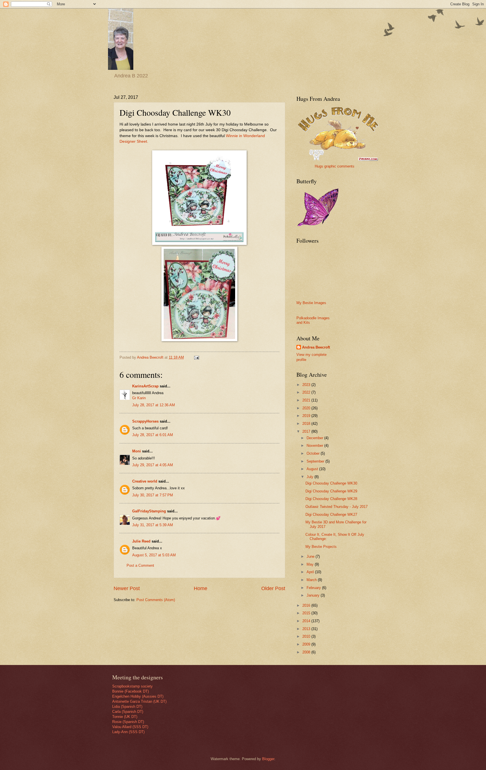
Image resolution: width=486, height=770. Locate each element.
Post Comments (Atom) (155, 600)
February (314, 588)
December (315, 438)
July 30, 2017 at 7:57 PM (152, 495)
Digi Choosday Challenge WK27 (331, 514)
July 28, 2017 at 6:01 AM (152, 435)
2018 (306, 423)
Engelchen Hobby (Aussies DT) (137, 696)
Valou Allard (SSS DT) (130, 727)
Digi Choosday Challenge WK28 (331, 499)
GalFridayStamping (149, 511)
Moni (136, 451)
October (314, 453)
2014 (306, 621)
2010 (306, 636)
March (312, 580)
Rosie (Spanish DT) (128, 722)
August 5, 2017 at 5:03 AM (154, 555)
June (311, 556)
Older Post (273, 588)
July (310, 477)
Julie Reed (141, 541)
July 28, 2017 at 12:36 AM (153, 405)
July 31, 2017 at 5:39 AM (152, 525)
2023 (306, 385)
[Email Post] (196, 357)
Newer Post (127, 588)
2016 (306, 605)
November (315, 445)
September (316, 461)
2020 (306, 408)
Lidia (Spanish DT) (127, 706)
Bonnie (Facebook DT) (130, 691)
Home (200, 588)
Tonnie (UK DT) (124, 717)
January (314, 595)
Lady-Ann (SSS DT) (128, 732)
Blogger (268, 759)
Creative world (144, 481)
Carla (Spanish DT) (127, 711)
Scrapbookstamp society (132, 686)
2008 (306, 652)
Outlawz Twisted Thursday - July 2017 (336, 507)
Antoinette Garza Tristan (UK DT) (139, 701)
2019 (306, 416)
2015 (306, 613)
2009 (306, 644)
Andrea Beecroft (316, 347)
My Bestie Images (311, 303)
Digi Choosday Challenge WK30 (331, 483)
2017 (306, 431)
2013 (306, 629)
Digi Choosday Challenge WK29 (331, 491)
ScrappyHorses (145, 421)
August (313, 469)
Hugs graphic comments (334, 166)
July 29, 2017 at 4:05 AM (152, 465)
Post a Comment (140, 565)
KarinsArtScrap (145, 386)
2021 (306, 400)
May (311, 564)
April (311, 572)
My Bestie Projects (321, 546)
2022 (306, 392)
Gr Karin (139, 398)
